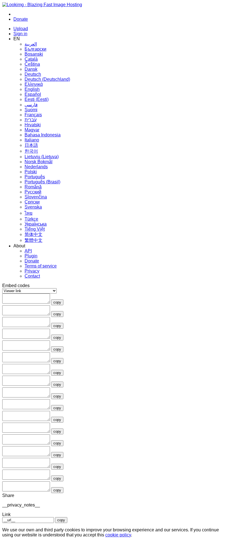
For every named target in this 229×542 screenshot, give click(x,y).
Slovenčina (36, 197)
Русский (33, 192)
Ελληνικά (34, 84)
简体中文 (33, 234)
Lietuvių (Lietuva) (42, 156)
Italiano (32, 140)
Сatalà (31, 59)
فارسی (31, 104)
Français (33, 114)
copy (57, 302)
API (28, 250)
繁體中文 (33, 240)
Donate (32, 261)
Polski (31, 171)
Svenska (33, 207)
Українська (36, 224)
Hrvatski (33, 124)
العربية (31, 44)
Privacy (32, 271)
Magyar (32, 129)
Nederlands (36, 166)
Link (6, 514)
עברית (31, 119)
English (32, 89)
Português (35, 176)
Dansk (31, 69)
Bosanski (34, 54)
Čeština (32, 64)
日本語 (31, 145)
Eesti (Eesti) (37, 99)
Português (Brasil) (42, 181)
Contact (32, 276)
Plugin (31, 256)
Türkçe (31, 219)
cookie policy (118, 534)
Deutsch (33, 74)
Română (33, 186)
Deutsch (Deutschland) (47, 79)
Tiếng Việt (35, 229)
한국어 (31, 151)
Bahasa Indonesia (43, 134)
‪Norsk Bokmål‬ (39, 161)
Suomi (31, 109)
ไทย (28, 213)
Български (35, 49)
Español (33, 94)
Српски (32, 202)
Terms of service (41, 266)
